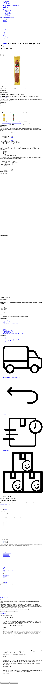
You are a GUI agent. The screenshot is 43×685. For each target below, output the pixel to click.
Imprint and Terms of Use (7, 587)
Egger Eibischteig (6, 341)
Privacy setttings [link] (5, 591)
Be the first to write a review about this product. (19, 316)
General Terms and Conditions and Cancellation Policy (12, 589)
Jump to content (5, 2)
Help (3, 9)
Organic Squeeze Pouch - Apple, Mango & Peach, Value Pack (14, 339)
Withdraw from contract (4, 597)
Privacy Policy (5, 588)
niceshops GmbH (8, 585)
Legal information (4, 171)
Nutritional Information (5, 160)
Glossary (4, 568)
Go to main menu (6, 1)
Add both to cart (3, 125)
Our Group (5, 576)
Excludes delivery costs (22, 88)
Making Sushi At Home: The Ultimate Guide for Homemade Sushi (14, 324)
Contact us (7, 14)
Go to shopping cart (6, 3)
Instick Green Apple (6, 338)
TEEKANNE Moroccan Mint (8, 331)
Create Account (5, 560)
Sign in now (5, 21)
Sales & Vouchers (6, 554)
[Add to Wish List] (0, 103)
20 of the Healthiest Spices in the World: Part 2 (11, 323)
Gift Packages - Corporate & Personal (9, 570)
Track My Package (6, 562)
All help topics (7, 15)
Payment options (8, 13)
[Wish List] (3, 26)
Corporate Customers (6, 556)
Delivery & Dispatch (6, 552)
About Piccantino (6, 575)
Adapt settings (15, 611)
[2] (40, 146)
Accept (2, 611)
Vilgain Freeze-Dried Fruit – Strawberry (10, 340)
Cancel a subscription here (7, 592)
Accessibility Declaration (7, 590)
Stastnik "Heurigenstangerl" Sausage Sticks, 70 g (11, 123)
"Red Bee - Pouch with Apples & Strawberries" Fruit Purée (13, 333)
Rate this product (3, 299)
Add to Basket (3, 102)
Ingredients (3, 144)
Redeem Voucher (6, 563)
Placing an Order (6, 550)
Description (3, 126)
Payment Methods (6, 551)
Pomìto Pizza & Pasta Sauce (8, 330)
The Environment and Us (7, 567)
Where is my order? (8, 10)
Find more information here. (5, 504)
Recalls (4, 571)
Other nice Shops (6, 595)
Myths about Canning (6, 320)
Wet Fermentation (6, 322)
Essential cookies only (8, 611)
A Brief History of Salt (7, 321)
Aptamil (4, 329)
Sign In (4, 559)
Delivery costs (7, 12)
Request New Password (7, 561)
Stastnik (3, 44)
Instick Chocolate (6, 337)
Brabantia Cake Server (7, 332)
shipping (6, 7)
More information (3, 97)
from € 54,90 (11, 5)
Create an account (6, 24)
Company (4, 594)
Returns (6, 11)
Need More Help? (6, 555)
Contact (4, 577)
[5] (5, 146)
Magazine (4, 569)
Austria (12, 140)
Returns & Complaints (7, 553)
